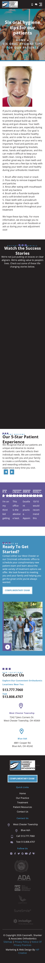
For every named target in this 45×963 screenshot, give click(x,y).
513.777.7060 (12, 689)
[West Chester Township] (21, 706)
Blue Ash (22, 738)
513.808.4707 (12, 696)
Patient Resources (22, 807)
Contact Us (22, 811)
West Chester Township (21, 713)
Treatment (22, 802)
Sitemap (8, 941)
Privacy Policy (22, 941)
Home (21, 40)
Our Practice (22, 797)
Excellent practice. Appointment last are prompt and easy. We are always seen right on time (27, 510)
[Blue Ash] (22, 731)
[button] (40, 4)
